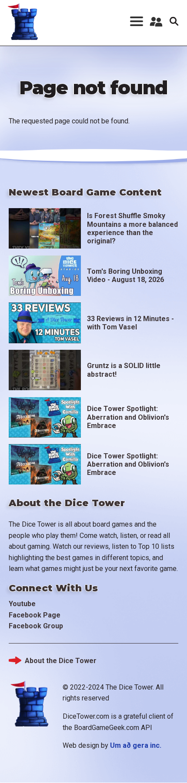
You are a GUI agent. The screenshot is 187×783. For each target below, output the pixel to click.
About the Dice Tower (61, 661)
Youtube (22, 604)
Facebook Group (36, 626)
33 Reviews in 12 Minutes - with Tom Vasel (130, 323)
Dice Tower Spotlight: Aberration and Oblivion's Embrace (128, 417)
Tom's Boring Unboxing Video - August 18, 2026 (125, 275)
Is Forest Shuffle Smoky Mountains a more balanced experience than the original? (132, 228)
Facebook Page (34, 615)
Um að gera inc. (135, 745)
